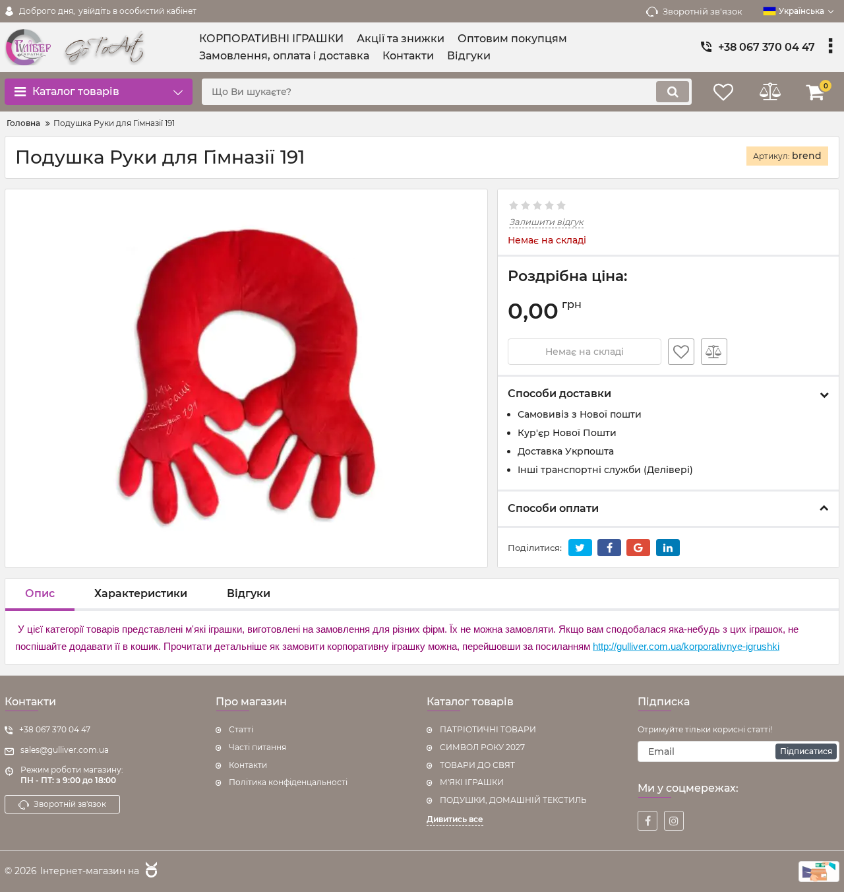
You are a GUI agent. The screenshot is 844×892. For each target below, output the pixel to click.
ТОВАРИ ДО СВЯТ (477, 765)
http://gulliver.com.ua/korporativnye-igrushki (686, 646)
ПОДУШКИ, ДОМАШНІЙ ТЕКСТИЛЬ (513, 800)
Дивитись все (455, 819)
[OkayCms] (149, 871)
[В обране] (681, 351)
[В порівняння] (714, 351)
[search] (672, 91)
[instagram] (674, 821)
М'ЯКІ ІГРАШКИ (472, 782)
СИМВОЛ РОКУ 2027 (482, 747)
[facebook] (647, 821)
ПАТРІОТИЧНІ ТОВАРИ (488, 729)
